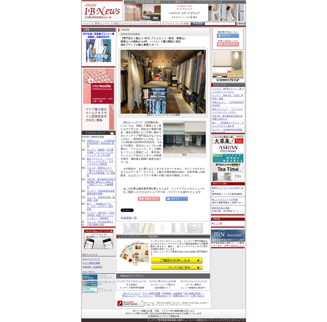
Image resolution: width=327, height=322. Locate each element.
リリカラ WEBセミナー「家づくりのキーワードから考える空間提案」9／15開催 (101, 172)
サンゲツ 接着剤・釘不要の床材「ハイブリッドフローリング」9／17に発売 (100, 152)
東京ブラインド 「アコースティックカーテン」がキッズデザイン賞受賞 (100, 161)
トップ (87, 23)
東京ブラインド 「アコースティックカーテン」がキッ (227, 111)
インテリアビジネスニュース (131, 281)
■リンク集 (217, 223)
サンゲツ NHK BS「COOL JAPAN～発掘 (227, 97)
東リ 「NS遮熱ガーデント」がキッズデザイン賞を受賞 (100, 206)
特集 (186, 23)
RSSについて (129, 296)
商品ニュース (121, 23)
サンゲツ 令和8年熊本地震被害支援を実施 (101, 192)
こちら (241, 245)
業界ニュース (102, 23)
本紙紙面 (198, 23)
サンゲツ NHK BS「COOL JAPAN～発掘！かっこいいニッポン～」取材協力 (101, 215)
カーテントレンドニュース (193, 281)
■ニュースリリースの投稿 (225, 199)
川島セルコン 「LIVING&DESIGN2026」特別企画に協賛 (101, 143)
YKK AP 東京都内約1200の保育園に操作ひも (227, 117)
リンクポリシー (145, 296)
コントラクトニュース (145, 23)
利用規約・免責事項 (92, 267)
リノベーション (171, 23)
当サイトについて (91, 259)
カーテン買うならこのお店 (162, 281)
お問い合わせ (197, 296)
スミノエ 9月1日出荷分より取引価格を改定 (100, 223)
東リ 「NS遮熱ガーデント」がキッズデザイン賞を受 (228, 124)
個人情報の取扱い (193, 293)
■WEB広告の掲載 (221, 208)
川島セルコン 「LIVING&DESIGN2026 (228, 104)
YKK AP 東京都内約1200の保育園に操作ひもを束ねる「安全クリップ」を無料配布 (101, 183)
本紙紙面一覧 (129, 217)
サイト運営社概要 (91, 263)
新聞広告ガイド (181, 296)
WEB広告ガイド (163, 296)
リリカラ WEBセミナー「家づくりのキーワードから (228, 90)
